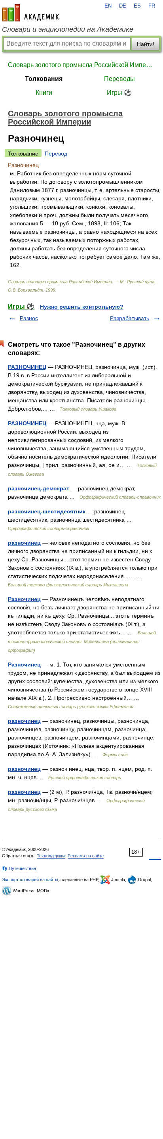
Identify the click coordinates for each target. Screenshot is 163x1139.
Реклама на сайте (86, 855)
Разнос (29, 318)
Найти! (145, 44)
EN (108, 6)
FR (151, 6)
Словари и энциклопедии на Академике (67, 29)
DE (122, 6)
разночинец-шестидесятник (46, 511)
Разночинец (24, 599)
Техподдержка (51, 855)
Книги (44, 92)
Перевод (56, 153)
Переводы (119, 78)
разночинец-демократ (38, 488)
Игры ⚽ (119, 92)
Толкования (44, 78)
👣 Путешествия (19, 868)
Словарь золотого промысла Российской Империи (81, 64)
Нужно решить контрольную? (81, 306)
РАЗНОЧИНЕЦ (27, 367)
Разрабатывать (129, 318)
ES (137, 6)
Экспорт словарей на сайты (30, 879)
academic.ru (30, 12)
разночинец (24, 543)
